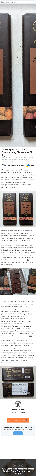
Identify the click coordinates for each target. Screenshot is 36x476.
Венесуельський (7, 326)
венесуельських (26, 326)
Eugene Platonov (18, 409)
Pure (11, 159)
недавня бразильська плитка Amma (21, 331)
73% (9, 159)
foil (31, 245)
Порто (30, 314)
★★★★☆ (13, 157)
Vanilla (21, 159)
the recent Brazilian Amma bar (17, 236)
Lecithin (28, 159)
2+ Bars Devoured (10, 161)
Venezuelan (5, 231)
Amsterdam (23, 182)
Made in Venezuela (21, 157)
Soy (24, 159)
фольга (16, 343)
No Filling (16, 159)
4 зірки (17, 360)
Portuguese (5, 185)
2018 (16, 161)
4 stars (28, 262)
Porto (3, 182)
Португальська (16, 319)
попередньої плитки (27, 358)
